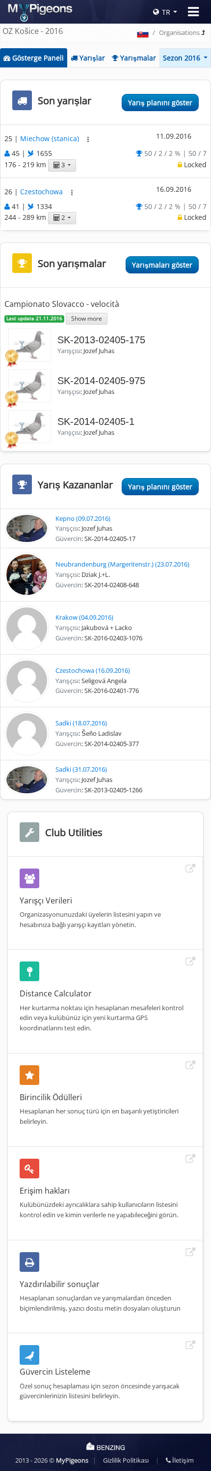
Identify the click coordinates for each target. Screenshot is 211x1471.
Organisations (179, 32)
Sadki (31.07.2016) (81, 769)
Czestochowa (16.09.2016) (92, 670)
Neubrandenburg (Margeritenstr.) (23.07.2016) (122, 564)
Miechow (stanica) (50, 139)
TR (166, 12)
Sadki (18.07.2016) (81, 723)
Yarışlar (91, 57)
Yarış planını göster (160, 102)
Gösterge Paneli (37, 57)
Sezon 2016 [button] (182, 57)
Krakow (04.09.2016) (84, 617)
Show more (86, 318)
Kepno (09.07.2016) (82, 518)
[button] (88, 139)
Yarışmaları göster (162, 265)
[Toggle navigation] (193, 12)
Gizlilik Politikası (126, 1460)
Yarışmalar (137, 57)
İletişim (182, 1460)
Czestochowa (42, 191)
